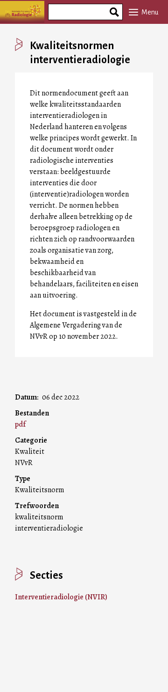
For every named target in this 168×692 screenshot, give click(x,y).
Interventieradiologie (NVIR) (61, 597)
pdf (20, 424)
